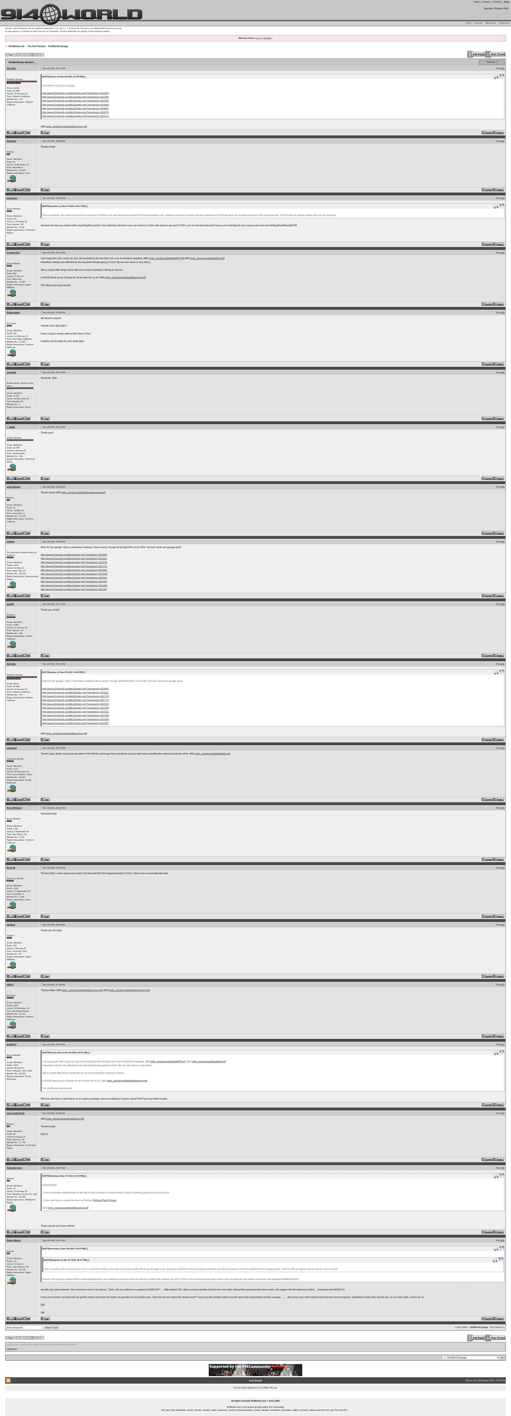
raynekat (12, 748)
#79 (502, 1168)
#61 (502, 68)
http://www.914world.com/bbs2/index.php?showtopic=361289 (75, 97)
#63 (502, 198)
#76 (502, 985)
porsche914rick (16, 1113)
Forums (486, 2)
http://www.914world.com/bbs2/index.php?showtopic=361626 (75, 100)
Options (491, 62)
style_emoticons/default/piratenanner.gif (83, 492)
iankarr (11, 541)
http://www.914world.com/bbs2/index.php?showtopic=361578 (74, 562)
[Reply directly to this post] (498, 132)
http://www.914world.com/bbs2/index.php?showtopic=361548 (74, 574)
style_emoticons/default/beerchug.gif (66, 126)
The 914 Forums (36, 46)
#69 (502, 541)
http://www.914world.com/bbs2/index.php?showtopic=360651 (75, 108)
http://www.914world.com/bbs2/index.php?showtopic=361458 (74, 585)
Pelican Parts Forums (105, 1200)
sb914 (10, 984)
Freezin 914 (13, 252)
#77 (502, 1044)
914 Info (497, 2)
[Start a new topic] (495, 54)
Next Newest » (497, 1327)
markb (10, 604)
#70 (502, 604)
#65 (502, 312)
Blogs (506, 2)
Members (491, 23)
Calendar (504, 23)
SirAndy (11, 68)
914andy (11, 141)
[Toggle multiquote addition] (487, 132)
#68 (502, 487)
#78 (502, 1113)
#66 (502, 372)
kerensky (12, 198)
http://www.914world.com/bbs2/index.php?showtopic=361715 (74, 566)
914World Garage (58, 46)
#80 (502, 1240)
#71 (502, 664)
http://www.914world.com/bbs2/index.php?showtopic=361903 (75, 93)
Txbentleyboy (14, 1168)
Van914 (11, 924)
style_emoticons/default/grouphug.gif (129, 990)
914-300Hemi (14, 808)
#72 (502, 748)
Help (468, 23)
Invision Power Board (243, 1387)
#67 (502, 427)
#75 (502, 925)
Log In (259, 38)
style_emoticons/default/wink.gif (212, 753)
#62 (502, 141)
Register (267, 38)
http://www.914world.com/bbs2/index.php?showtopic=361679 (75, 112)
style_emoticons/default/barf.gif (207, 258)
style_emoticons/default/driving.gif (65, 1119)
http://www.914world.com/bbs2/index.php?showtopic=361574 (75, 116)
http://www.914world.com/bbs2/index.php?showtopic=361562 (74, 570)
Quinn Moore (14, 1240)
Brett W (11, 868)
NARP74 (11, 1044)
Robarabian (13, 312)
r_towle (11, 427)
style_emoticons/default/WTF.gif (166, 258)
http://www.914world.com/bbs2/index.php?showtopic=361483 (74, 581)
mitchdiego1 (14, 487)
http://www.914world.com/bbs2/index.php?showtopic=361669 (75, 104)
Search (478, 23)
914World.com (16, 46)
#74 (502, 868)
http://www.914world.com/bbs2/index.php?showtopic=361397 (74, 589)
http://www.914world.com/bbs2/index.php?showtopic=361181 (74, 558)
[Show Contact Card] (18, 132)
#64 (502, 253)
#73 (502, 808)
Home (477, 2)
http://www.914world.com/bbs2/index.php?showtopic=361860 (74, 554)
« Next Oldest (461, 1327)
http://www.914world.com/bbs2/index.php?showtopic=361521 (74, 577)
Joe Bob (11, 372)
